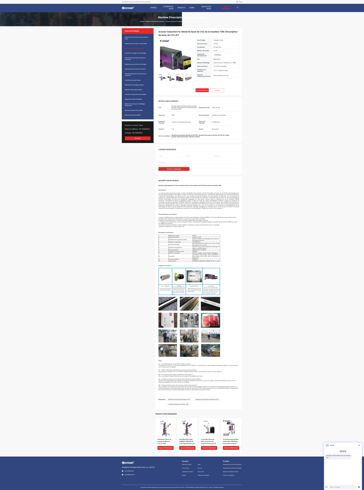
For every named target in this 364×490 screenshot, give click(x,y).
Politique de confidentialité (204, 475)
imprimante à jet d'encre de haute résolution (135, 58)
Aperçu (142, 21)
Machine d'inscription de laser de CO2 (207, 399)
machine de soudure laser (133, 80)
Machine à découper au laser (133, 89)
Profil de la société (186, 464)
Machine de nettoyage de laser (134, 85)
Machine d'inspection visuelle (134, 110)
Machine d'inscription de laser (155, 21)
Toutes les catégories (228, 475)
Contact (184, 475)
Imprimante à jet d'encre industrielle (136, 43)
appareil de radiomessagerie (133, 99)
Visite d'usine (185, 468)
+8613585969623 (137, 133)
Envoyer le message (174, 169)
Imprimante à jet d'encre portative (135, 69)
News (199, 464)
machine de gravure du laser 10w (178, 404)
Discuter (138, 138)
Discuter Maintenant (202, 90)
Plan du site (201, 471)
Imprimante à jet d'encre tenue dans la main (136, 38)
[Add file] (326, 487)
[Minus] (359, 445)
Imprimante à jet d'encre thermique (135, 64)
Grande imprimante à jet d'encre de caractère (135, 74)
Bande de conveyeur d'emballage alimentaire (135, 104)
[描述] (238, 8)
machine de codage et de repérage (135, 53)
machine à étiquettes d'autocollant (135, 94)
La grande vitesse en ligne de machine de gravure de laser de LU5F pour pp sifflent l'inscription (209, 442)
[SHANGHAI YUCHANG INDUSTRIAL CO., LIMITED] (128, 8)
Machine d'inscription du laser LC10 (179, 399)
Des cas (200, 468)
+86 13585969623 (144, 129)
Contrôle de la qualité (187, 471)
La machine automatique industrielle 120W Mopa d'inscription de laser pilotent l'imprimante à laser (230, 442)
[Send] (359, 487)
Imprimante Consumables (133, 115)
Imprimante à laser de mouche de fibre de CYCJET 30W (164, 441)
